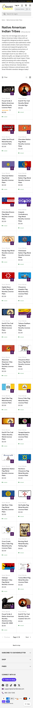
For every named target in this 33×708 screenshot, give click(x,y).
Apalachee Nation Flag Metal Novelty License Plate (8, 472)
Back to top (16, 645)
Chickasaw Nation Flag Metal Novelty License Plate (24, 254)
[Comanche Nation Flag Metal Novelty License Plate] (24, 164)
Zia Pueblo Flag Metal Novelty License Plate (23, 507)
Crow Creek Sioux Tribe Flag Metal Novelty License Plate (7, 544)
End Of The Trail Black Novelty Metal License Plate (7, 326)
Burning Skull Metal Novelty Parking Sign (23, 543)
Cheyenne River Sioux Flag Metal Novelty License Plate (24, 363)
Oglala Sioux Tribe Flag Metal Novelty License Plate (8, 290)
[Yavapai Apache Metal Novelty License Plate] (24, 421)
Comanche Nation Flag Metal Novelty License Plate (24, 179)
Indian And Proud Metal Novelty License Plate (8, 141)
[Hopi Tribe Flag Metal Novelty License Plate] (8, 386)
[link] (7, 637)
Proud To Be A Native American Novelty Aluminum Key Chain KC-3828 (8, 618)
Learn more (29, 1)
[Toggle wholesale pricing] (26, 9)
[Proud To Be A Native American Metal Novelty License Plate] (8, 89)
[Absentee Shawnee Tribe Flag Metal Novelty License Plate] (8, 348)
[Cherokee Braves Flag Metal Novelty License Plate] (8, 200)
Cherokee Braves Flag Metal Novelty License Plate (8, 215)
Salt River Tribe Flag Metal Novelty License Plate (8, 508)
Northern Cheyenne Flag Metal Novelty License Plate (23, 472)
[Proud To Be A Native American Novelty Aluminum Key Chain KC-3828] (8, 602)
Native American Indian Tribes (14, 20)
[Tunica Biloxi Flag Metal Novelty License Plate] (24, 566)
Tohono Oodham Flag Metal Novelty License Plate (24, 326)
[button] (26, 5)
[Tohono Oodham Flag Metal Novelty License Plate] (24, 312)
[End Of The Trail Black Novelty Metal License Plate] (8, 312)
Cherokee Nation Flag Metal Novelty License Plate (24, 142)
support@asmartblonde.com (14, 689)
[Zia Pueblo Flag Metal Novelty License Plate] (24, 493)
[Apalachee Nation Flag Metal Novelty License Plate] (8, 457)
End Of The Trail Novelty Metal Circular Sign (24, 103)
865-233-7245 (10, 693)
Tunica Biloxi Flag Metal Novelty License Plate (24, 580)
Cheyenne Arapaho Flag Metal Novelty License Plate (23, 290)
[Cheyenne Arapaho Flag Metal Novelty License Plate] (24, 275)
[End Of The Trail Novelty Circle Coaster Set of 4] (24, 602)
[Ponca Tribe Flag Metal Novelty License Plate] (24, 386)
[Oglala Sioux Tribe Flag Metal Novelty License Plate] (8, 275)
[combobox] (16, 14)
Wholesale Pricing (20, 9)
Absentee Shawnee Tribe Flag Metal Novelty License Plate (8, 364)
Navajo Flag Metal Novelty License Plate (8, 253)
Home (3, 20)
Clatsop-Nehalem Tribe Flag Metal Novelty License (8, 581)
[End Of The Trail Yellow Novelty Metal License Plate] (8, 421)
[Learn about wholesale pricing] (29, 9)
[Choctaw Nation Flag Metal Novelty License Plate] (8, 164)
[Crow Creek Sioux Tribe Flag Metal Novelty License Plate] (8, 530)
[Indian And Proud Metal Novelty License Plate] (8, 128)
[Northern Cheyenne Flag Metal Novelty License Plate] (24, 457)
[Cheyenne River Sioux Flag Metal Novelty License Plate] (24, 348)
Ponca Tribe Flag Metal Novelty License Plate (24, 400)
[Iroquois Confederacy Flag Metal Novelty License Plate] (24, 200)
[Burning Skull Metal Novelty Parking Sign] (24, 530)
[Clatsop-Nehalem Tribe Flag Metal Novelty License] (8, 566)
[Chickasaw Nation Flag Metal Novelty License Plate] (24, 239)
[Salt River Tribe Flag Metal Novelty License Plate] (8, 493)
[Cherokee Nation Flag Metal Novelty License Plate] (24, 128)
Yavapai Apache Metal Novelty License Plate (24, 434)
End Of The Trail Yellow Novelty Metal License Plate (7, 435)
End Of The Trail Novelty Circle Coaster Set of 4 (24, 616)
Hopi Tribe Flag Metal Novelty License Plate (7, 400)
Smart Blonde (9, 703)
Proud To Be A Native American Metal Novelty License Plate (8, 104)
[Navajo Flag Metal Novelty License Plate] (8, 239)
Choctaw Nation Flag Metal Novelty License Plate (8, 179)
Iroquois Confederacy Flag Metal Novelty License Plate (24, 216)
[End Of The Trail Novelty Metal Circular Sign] (24, 89)
